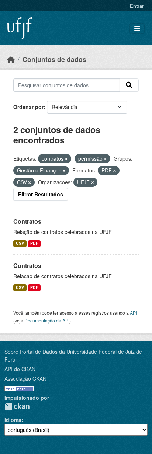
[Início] (11, 59)
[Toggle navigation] (137, 28)
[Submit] (129, 85)
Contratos (27, 221)
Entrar (137, 5)
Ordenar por (28, 107)
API (133, 313)
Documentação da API (46, 320)
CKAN (17, 406)
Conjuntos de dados (54, 59)
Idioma (12, 419)
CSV (20, 243)
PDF (34, 243)
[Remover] (66, 159)
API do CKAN (19, 369)
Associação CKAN (25, 378)
